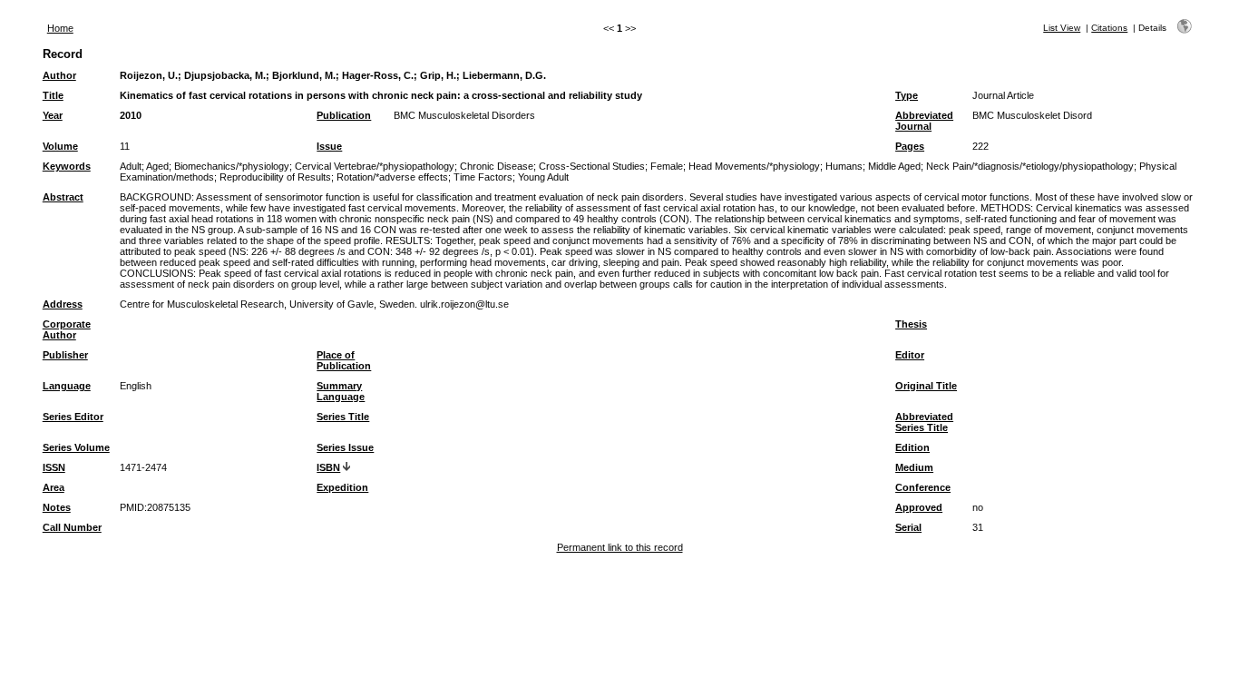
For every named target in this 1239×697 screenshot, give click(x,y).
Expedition (342, 487)
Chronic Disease (496, 166)
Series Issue (345, 447)
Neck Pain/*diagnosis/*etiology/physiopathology (1030, 166)
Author (59, 75)
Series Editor (73, 416)
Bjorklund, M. (304, 75)
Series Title (343, 416)
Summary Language (341, 391)
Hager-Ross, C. (378, 75)
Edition (912, 447)
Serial (908, 527)
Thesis (911, 324)
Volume (60, 146)
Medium (914, 467)
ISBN (328, 467)
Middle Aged (894, 166)
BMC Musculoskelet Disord (1032, 115)
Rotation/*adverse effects (392, 177)
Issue (329, 146)
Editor (909, 354)
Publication (344, 115)
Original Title (926, 385)
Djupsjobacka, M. (225, 75)
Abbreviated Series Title (924, 422)
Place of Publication (344, 360)
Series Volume (76, 447)
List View (1061, 28)
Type (906, 95)
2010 (130, 115)
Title (53, 95)
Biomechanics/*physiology (231, 166)
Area (53, 487)
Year (53, 115)
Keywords (67, 166)
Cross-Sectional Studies (592, 166)
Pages (909, 146)
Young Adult (543, 177)
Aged (157, 166)
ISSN (54, 467)
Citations (1109, 28)
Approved (918, 507)
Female (666, 166)
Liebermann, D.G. (504, 75)
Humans (844, 166)
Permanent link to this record (620, 547)
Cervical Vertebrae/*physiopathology (374, 166)
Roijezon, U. (149, 75)
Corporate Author (67, 329)
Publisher (65, 354)
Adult (130, 166)
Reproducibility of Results (275, 177)
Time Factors (483, 177)
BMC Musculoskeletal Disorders (464, 115)
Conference (923, 487)
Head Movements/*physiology (754, 166)
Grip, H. (438, 75)
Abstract (63, 196)
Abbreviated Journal (924, 121)
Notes (57, 507)
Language (67, 385)
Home (60, 28)
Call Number (72, 527)
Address (63, 304)
